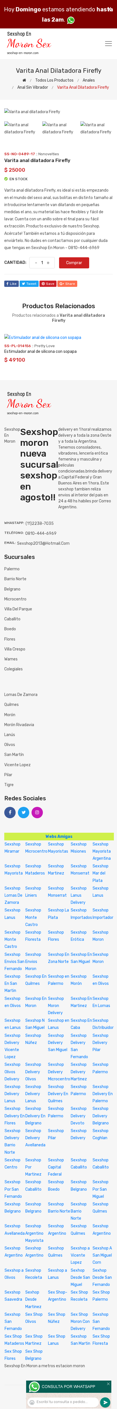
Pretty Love (44, 346)
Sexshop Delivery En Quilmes (58, 1093)
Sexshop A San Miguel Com (102, 1255)
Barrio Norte (15, 579)
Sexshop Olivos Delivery (12, 1071)
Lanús (9, 734)
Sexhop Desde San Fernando (102, 1277)
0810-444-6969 (41, 533)
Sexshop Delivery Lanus (12, 1093)
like (13, 284)
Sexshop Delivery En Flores (15, 1115)
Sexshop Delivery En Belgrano (35, 1115)
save (50, 284)
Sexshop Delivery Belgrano (101, 1115)
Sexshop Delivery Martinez (79, 1071)
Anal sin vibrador (32, 87)
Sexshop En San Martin (12, 983)
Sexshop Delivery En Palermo (103, 1093)
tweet (31, 284)
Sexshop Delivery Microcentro (59, 1071)
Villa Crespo (14, 649)
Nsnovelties (48, 154)
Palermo (12, 569)
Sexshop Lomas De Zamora (13, 895)
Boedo (10, 629)
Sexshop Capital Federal (56, 1167)
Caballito (12, 619)
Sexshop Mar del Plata (100, 873)
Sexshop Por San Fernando (13, 1189)
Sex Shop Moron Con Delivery (80, 1321)
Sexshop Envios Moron (33, 961)
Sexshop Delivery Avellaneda (35, 1137)
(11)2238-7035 (40, 523)
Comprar (74, 262)
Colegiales (13, 669)
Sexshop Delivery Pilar (100, 1042)
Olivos (9, 744)
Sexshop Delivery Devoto (79, 1115)
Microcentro (15, 599)
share (70, 284)
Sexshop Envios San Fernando (14, 961)
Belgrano (12, 589)
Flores (9, 639)
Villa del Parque (18, 609)
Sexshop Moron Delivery (56, 1005)
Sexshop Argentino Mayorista (34, 1233)
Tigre (9, 784)
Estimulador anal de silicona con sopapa (40, 351)
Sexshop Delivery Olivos (33, 1071)
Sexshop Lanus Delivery (79, 895)
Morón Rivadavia (19, 724)
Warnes (11, 659)
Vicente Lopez (17, 764)
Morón (9, 714)
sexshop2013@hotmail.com (43, 543)
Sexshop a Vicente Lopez (80, 1255)
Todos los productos (54, 80)
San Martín (14, 754)
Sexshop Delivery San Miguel (57, 1042)
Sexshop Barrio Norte (79, 1211)
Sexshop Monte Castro (33, 917)
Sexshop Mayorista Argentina (102, 851)
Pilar (8, 774)
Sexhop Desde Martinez (33, 1299)
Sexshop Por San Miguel (100, 1189)
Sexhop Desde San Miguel (80, 1277)
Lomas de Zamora (20, 694)
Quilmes (11, 704)
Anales (89, 80)
